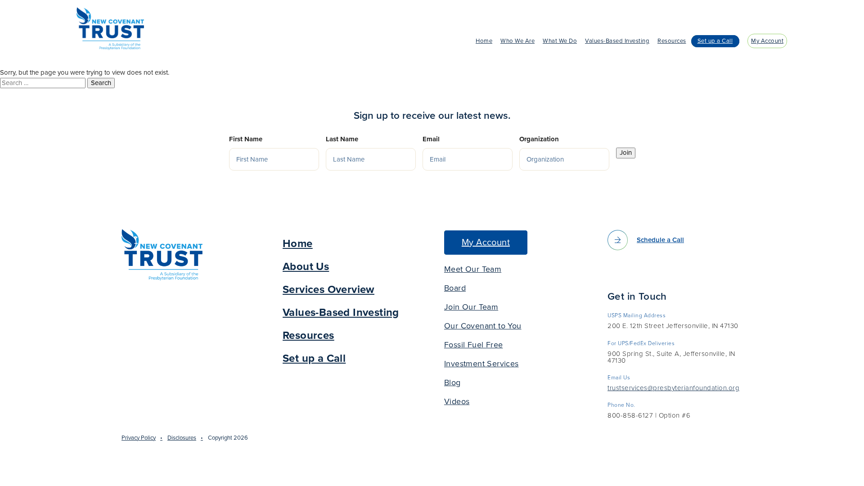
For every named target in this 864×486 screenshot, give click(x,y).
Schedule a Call (660, 240)
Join (626, 152)
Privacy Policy (139, 437)
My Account (767, 41)
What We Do (560, 41)
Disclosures (181, 437)
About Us (306, 266)
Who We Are (517, 41)
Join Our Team (471, 307)
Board (455, 288)
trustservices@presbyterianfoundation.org (673, 388)
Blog (452, 382)
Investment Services (481, 364)
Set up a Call (715, 41)
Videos (456, 401)
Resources (671, 41)
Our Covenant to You (483, 326)
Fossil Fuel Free (473, 345)
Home (484, 41)
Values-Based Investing (617, 41)
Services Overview (328, 289)
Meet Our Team (472, 269)
